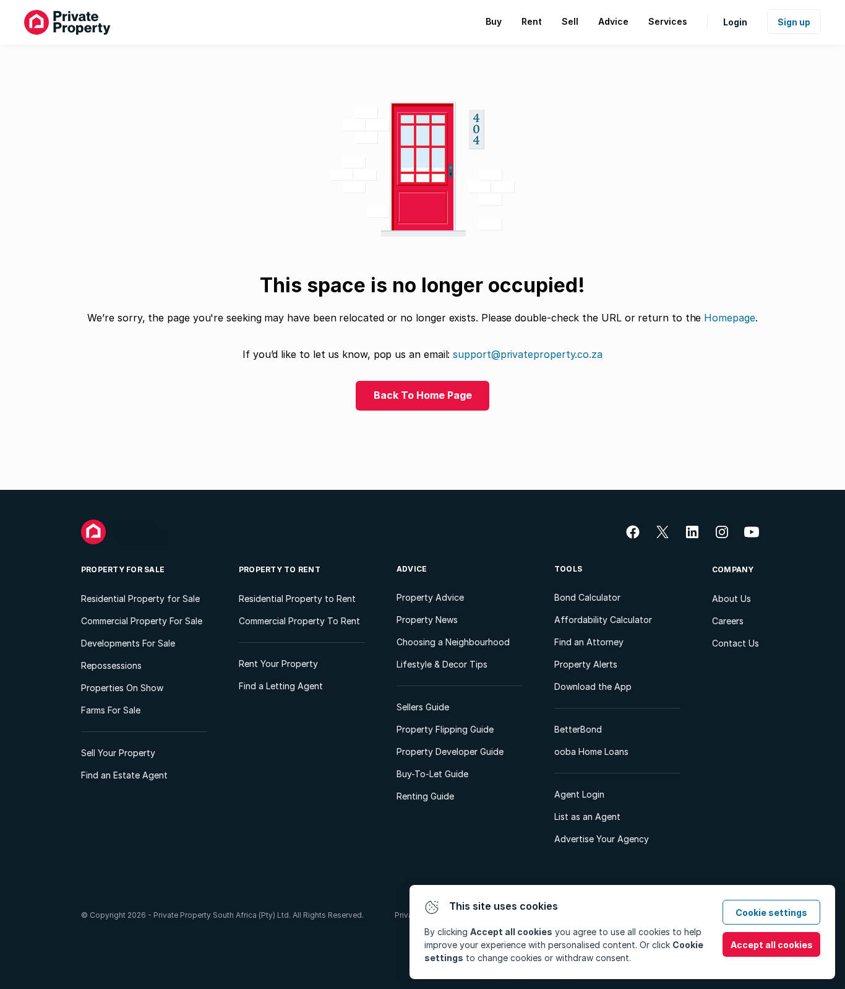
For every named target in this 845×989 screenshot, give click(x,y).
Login (735, 22)
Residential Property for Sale (140, 598)
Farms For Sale (110, 710)
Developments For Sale (128, 643)
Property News (427, 619)
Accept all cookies (772, 944)
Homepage (729, 318)
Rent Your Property (278, 663)
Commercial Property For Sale (141, 621)
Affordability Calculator (603, 619)
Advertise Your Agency (601, 839)
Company (733, 569)
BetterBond (578, 729)
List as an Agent (587, 816)
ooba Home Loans (591, 751)
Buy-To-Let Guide (432, 774)
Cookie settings (771, 912)
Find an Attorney (589, 642)
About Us (731, 598)
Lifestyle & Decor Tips (442, 664)
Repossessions (111, 665)
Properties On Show (122, 687)
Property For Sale (123, 569)
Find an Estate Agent (124, 775)
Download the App (593, 686)
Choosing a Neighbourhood (453, 642)
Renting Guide (425, 796)
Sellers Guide (423, 707)
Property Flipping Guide (445, 729)
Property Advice (430, 597)
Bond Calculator (587, 597)
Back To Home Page (423, 395)
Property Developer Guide (450, 751)
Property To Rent (279, 569)
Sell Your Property (118, 752)
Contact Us (735, 643)
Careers (728, 621)
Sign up (794, 22)
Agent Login (579, 794)
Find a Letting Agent (281, 686)
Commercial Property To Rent (299, 621)
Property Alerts (585, 664)
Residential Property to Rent (297, 598)
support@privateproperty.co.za (528, 354)
